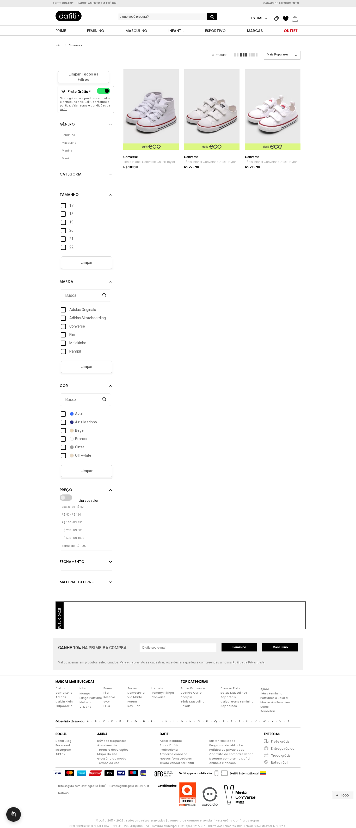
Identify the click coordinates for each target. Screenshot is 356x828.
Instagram (63, 749)
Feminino (239, 647)
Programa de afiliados (226, 745)
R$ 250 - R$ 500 (72, 530)
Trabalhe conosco (173, 754)
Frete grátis (280, 741)
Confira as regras (246, 820)
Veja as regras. (130, 662)
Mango (84, 693)
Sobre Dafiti (169, 745)
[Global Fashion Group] (164, 773)
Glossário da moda (111, 758)
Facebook (63, 745)
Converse (75, 45)
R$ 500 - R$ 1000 (73, 538)
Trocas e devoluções (112, 749)
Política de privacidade (226, 749)
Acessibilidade (171, 741)
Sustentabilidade (222, 741)
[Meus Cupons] (277, 19)
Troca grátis (281, 755)
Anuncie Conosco (222, 763)
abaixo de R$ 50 (72, 507)
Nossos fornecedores (176, 758)
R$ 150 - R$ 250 (72, 522)
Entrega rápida (282, 748)
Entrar (257, 18)
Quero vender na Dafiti (177, 763)
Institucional (169, 749)
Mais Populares (278, 54)
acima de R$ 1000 (74, 546)
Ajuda (264, 689)
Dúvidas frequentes (111, 741)
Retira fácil (279, 762)
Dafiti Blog (63, 741)
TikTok (60, 754)
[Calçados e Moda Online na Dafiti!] (69, 16)
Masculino (280, 647)
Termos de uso (108, 763)
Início (59, 45)
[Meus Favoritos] (287, 19)
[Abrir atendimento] (13, 814)
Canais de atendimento (281, 3)
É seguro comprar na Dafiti (229, 758)
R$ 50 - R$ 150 (71, 514)
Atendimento (107, 745)
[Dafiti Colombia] (263, 773)
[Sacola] (296, 19)
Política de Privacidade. (248, 662)
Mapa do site (107, 754)
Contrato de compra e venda (231, 754)
